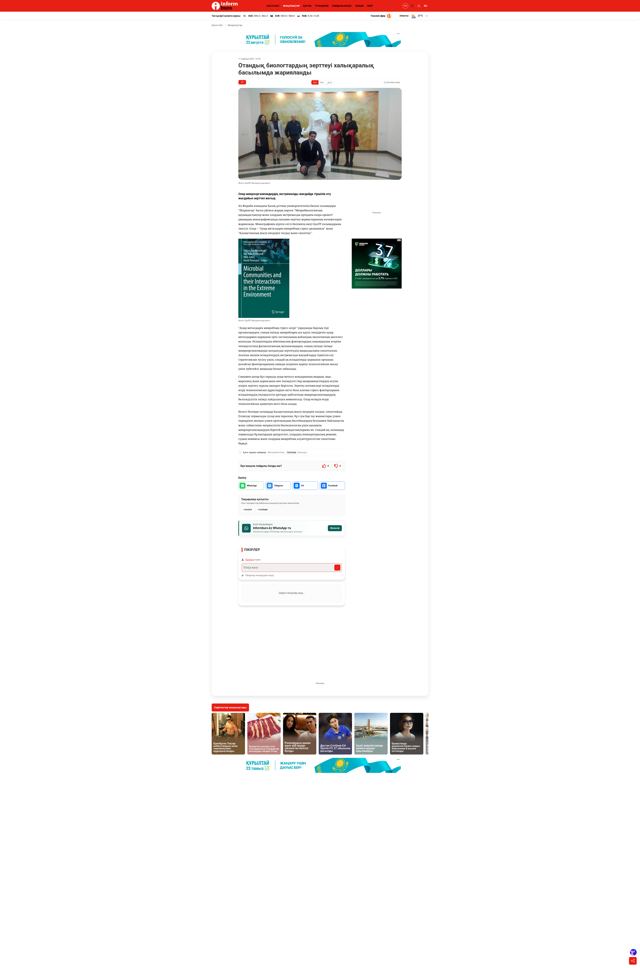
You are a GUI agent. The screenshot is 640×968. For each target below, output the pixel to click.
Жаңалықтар (235, 25)
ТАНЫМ (359, 6)
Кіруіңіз (249, 559)
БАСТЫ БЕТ (273, 6)
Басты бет (217, 25)
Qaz (322, 82)
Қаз (315, 82)
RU (425, 6)
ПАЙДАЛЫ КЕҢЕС (342, 6)
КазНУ (248, 509)
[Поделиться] (633, 961)
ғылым (263, 509)
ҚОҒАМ (307, 6)
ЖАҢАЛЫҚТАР (291, 6)
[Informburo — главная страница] (226, 6)
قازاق (329, 82)
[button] (414, 15)
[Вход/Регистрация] (418, 6)
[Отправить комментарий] (337, 568)
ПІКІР (370, 6)
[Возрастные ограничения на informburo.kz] (405, 6)
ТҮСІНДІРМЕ (322, 6)
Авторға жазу (393, 82)
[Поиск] (411, 6)
